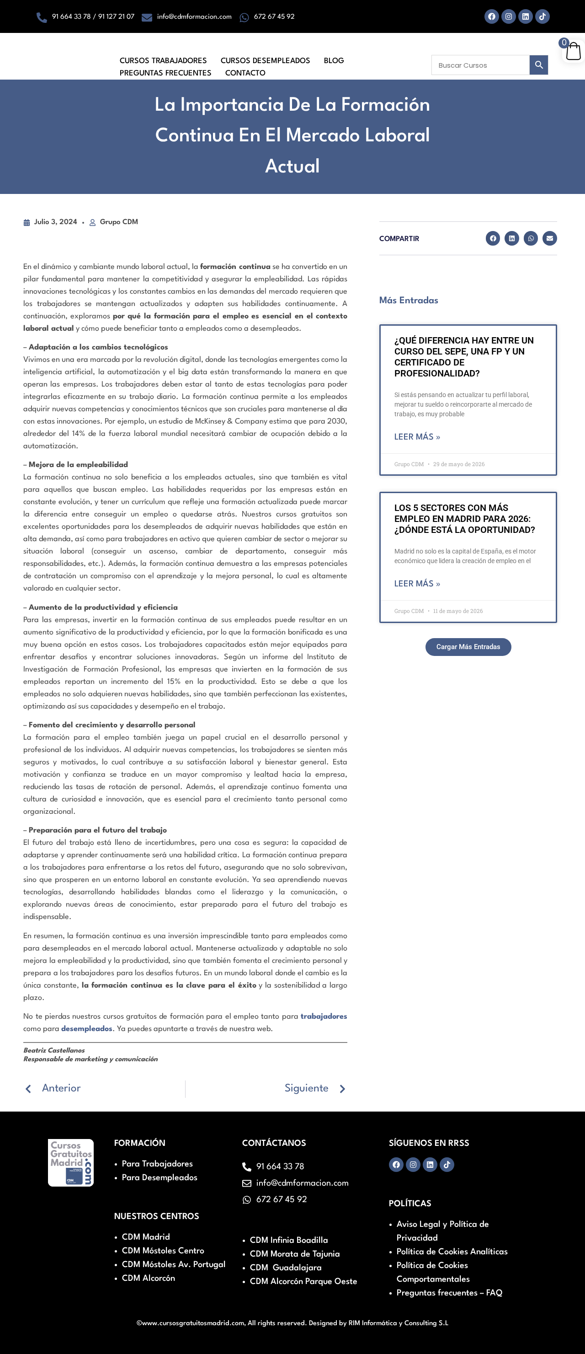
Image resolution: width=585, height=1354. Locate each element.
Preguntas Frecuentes (166, 73)
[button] (493, 238)
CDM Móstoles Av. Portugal (174, 1265)
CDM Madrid (146, 1237)
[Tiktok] (542, 16)
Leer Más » (417, 437)
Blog (334, 61)
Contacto (245, 73)
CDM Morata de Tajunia (295, 1254)
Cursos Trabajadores (163, 61)
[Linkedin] (525, 16)
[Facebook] (491, 16)
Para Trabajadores (157, 1164)
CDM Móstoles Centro (163, 1251)
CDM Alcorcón (148, 1278)
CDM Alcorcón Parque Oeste (303, 1282)
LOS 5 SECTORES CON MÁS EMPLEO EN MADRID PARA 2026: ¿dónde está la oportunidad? (464, 518)
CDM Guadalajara (286, 1268)
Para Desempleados (159, 1178)
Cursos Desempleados (265, 61)
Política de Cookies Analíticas (452, 1252)
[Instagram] (508, 16)
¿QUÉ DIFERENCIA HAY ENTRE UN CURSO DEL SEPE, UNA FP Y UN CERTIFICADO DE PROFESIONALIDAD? (464, 357)
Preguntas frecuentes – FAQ (449, 1293)
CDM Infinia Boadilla (289, 1240)
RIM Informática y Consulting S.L (399, 1323)
